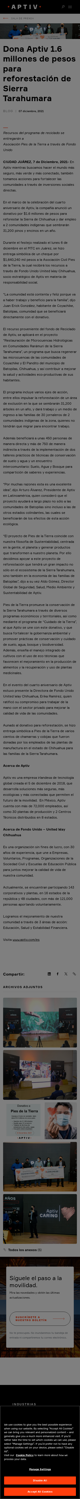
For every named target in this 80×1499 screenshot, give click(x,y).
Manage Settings (40, 1469)
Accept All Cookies (40, 1491)
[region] (40, 1452)
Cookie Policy (25, 1455)
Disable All (40, 1480)
